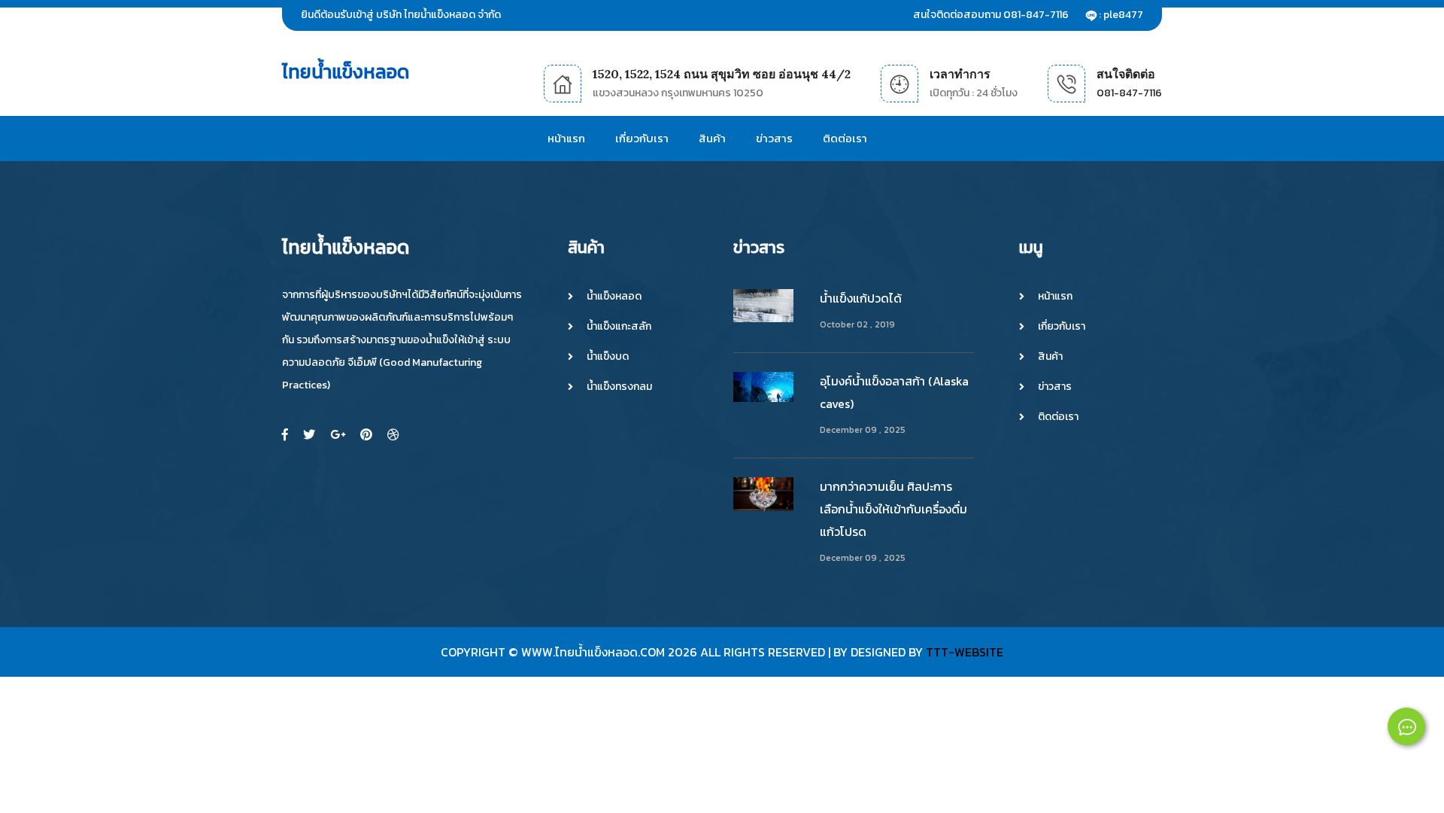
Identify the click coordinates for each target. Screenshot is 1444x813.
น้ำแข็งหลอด (614, 296)
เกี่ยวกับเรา (642, 138)
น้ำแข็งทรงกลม (619, 386)
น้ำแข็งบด (608, 356)
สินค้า (712, 138)
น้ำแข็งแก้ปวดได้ (861, 298)
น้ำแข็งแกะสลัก (619, 326)
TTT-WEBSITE (964, 652)
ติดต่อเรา (845, 138)
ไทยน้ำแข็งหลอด (345, 71)
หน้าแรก (566, 138)
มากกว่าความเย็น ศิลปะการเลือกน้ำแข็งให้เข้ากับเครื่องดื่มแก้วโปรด (893, 508)
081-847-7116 (1129, 93)
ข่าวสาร (774, 138)
